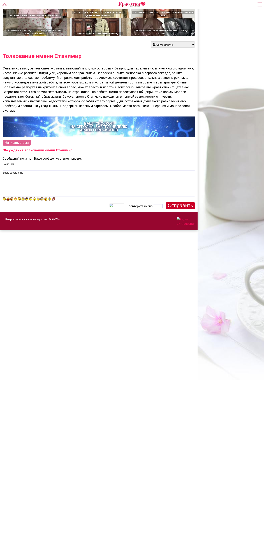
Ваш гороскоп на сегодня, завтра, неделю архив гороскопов (98, 139)
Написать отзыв (17, 155)
